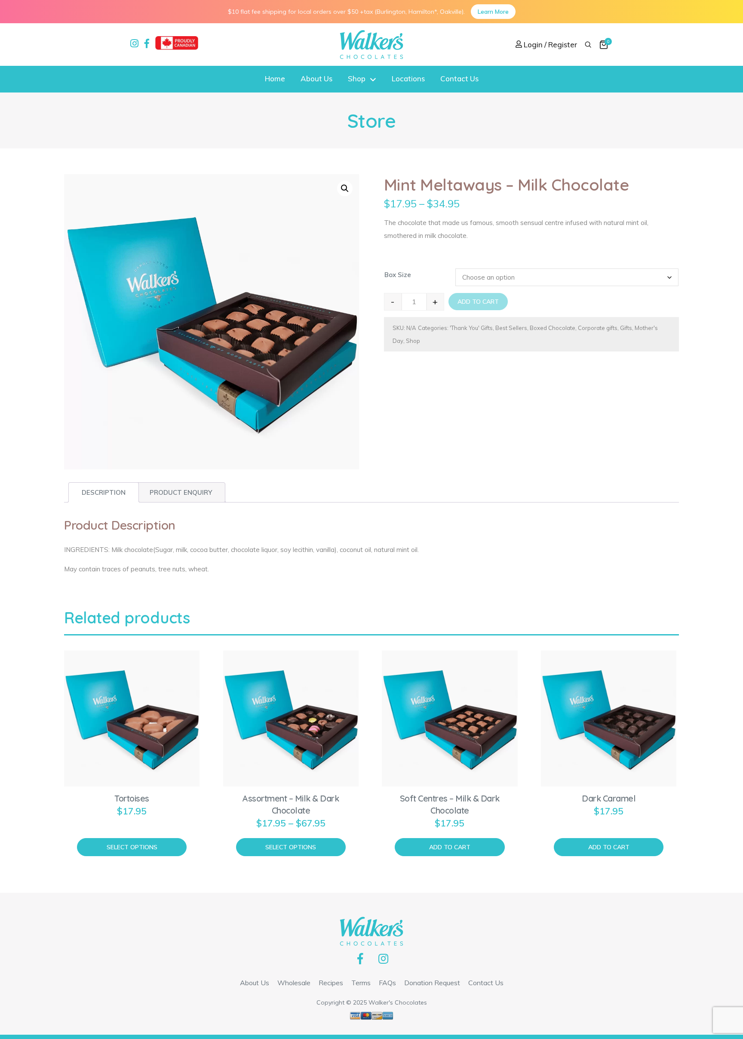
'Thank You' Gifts (471, 327)
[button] (345, 188)
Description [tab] (104, 492)
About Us (316, 78)
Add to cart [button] (449, 847)
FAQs (387, 982)
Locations (408, 78)
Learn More (493, 11)
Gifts (626, 327)
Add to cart (478, 301)
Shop (356, 78)
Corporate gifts (597, 327)
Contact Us (459, 78)
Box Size (397, 275)
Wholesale (293, 982)
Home (275, 78)
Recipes (331, 982)
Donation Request (432, 982)
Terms (361, 982)
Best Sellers (511, 327)
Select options (132, 847)
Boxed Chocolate (552, 327)
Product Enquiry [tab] (181, 492)
